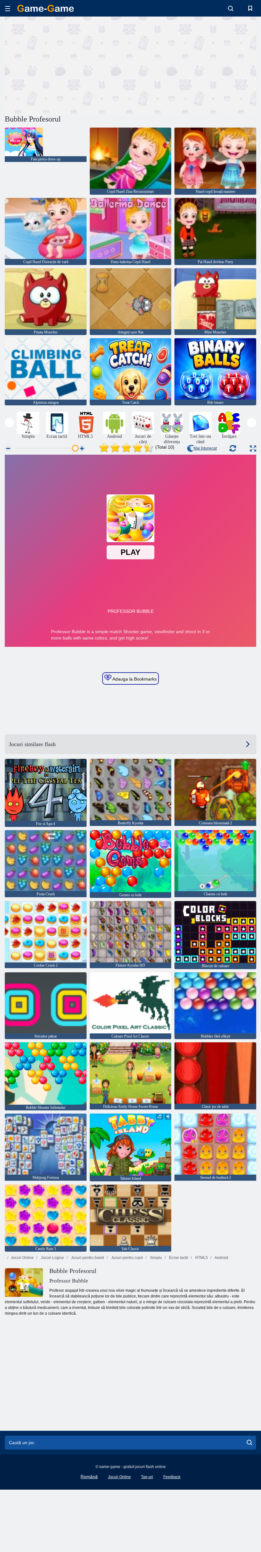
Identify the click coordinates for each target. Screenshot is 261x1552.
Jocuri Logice (52, 1257)
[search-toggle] (230, 8)
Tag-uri (147, 1477)
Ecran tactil (178, 1257)
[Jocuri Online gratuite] (45, 8)
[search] (249, 1443)
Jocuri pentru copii (126, 1257)
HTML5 (201, 1257)
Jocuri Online (22, 1257)
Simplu (155, 1257)
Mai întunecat (205, 448)
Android (221, 1257)
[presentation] (9, 422)
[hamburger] (8, 8)
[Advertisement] (67, 64)
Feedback (171, 1477)
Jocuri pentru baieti (87, 1257)
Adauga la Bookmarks (134, 679)
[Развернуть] (253, 448)
